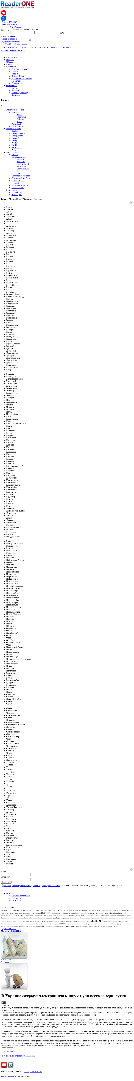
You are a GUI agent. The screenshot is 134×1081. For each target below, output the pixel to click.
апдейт (102, 915)
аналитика (89, 915)
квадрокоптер (94, 918)
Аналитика (96, 915)
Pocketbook (16, 124)
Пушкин (38, 924)
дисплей (66, 918)
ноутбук (42, 921)
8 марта (14, 910)
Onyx (89, 913)
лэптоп (122, 918)
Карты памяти (18, 187)
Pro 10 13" (16, 147)
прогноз (15, 924)
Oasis (19, 173)
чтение (39, 926)
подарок (119, 921)
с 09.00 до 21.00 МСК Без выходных (14, 44)
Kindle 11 (21, 162)
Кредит (15, 74)
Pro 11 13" (16, 145)
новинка (37, 921)
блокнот (3, 918)
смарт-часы (70, 924)
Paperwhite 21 (23, 166)
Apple (37, 910)
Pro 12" (15, 143)
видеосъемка (13, 918)
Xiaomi (70, 915)
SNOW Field (12, 915)
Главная (15, 885)
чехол (30, 926)
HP (121, 910)
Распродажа (11, 190)
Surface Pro (37, 915)
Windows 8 (64, 915)
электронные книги (73, 926)
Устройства (17, 192)
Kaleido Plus (10, 913)
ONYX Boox (17, 126)
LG (37, 913)
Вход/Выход (15, 27)
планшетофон (113, 921)
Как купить (52, 47)
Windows (49, 915)
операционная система (65, 921)
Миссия (15, 88)
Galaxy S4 (107, 910)
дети (62, 918)
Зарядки (15, 183)
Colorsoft (20, 119)
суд (109, 924)
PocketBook (114, 913)
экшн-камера (49, 926)
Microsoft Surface (13, 129)
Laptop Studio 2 (18, 133)
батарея (107, 915)
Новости (23, 47)
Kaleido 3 (3, 913)
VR (41, 915)
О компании (65, 47)
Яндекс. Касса (18, 76)
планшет (95, 920)
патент (79, 921)
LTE (39, 913)
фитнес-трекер (9, 926)
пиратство (84, 921)
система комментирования (18, 1056)
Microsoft (45, 913)
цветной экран (18, 926)
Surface (15, 154)
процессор (27, 924)
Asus (41, 910)
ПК (88, 921)
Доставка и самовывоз (22, 78)
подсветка (124, 921)
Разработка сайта (8, 1076)
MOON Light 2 (62, 913)
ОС (73, 921)
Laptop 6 (15, 140)
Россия (52, 924)
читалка (34, 926)
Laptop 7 (15, 138)
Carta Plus (59, 910)
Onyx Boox (107, 913)
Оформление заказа (20, 69)
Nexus (77, 913)
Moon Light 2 (71, 913)
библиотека (127, 915)
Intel (128, 910)
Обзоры (33, 47)
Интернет (83, 918)
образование (55, 921)
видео (7, 918)
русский (57, 924)
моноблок (31, 921)
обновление (49, 921)
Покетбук (3, 924)
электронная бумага (58, 926)
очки (75, 921)
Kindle (19, 114)
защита (74, 918)
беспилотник (120, 915)
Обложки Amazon (19, 157)
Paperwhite (21, 117)
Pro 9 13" (15, 150)
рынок (63, 923)
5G (10, 910)
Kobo (29, 913)
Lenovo (34, 913)
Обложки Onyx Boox (21, 178)
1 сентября (4, 910)
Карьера (15, 90)
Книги (42, 47)
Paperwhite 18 (23, 164)
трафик (123, 924)
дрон (70, 918)
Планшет (105, 921)
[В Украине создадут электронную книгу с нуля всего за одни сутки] (3, 1003)
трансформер (117, 924)
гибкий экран (24, 918)
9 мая (17, 910)
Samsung (122, 913)
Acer (21, 910)
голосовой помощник (39, 918)
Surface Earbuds (29, 915)
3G (8, 910)
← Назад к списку (9, 1051)
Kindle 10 (21, 159)
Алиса (82, 915)
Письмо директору (20, 93)
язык (111, 926)
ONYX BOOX (99, 913)
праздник (10, 924)
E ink (79, 910)
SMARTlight (4, 915)
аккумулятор (76, 915)
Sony (17, 915)
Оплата (15, 71)
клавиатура (105, 918)
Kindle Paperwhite (23, 913)
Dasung (70, 910)
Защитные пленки (20, 185)
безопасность (113, 915)
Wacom (44, 915)
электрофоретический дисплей (102, 926)
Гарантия (16, 81)
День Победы (56, 918)
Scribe (19, 121)
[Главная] (6, 885)
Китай (100, 918)
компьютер (112, 918)
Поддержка (17, 83)
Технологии (17, 900)
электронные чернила (87, 926)
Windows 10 (56, 915)
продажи (21, 924)
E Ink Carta (84, 910)
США (112, 924)
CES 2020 (65, 910)
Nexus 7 (82, 913)
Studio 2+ (16, 131)
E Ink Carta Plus (92, 910)
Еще (29, 199)
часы (27, 926)
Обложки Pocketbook (21, 176)
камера (88, 918)
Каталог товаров (9, 47)
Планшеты (16, 898)
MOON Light (54, 913)
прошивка (33, 924)
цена (23, 926)
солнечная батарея (103, 924)
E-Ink (98, 910)
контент (117, 918)
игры (78, 918)
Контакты (20, 50)
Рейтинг (43, 924)
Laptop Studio (17, 136)
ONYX (93, 913)
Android (32, 910)
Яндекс (116, 926)
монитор (25, 921)
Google (113, 910)
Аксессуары (11, 152)
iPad (131, 910)
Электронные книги (15, 110)
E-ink (102, 910)
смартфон (82, 924)
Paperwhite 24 (23, 169)
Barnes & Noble (52, 910)
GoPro (118, 910)
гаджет (19, 918)
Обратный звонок (9, 24)
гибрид (31, 918)
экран (43, 926)
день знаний (49, 918)
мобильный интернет (16, 921)
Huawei (124, 910)
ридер (48, 924)
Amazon (15, 112)
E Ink (75, 910)
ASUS (45, 910)
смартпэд (75, 924)
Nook (85, 913)
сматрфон (94, 924)
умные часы (129, 924)
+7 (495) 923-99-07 (9, 22)
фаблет (3, 926)
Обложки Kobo (18, 180)
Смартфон (89, 924)
